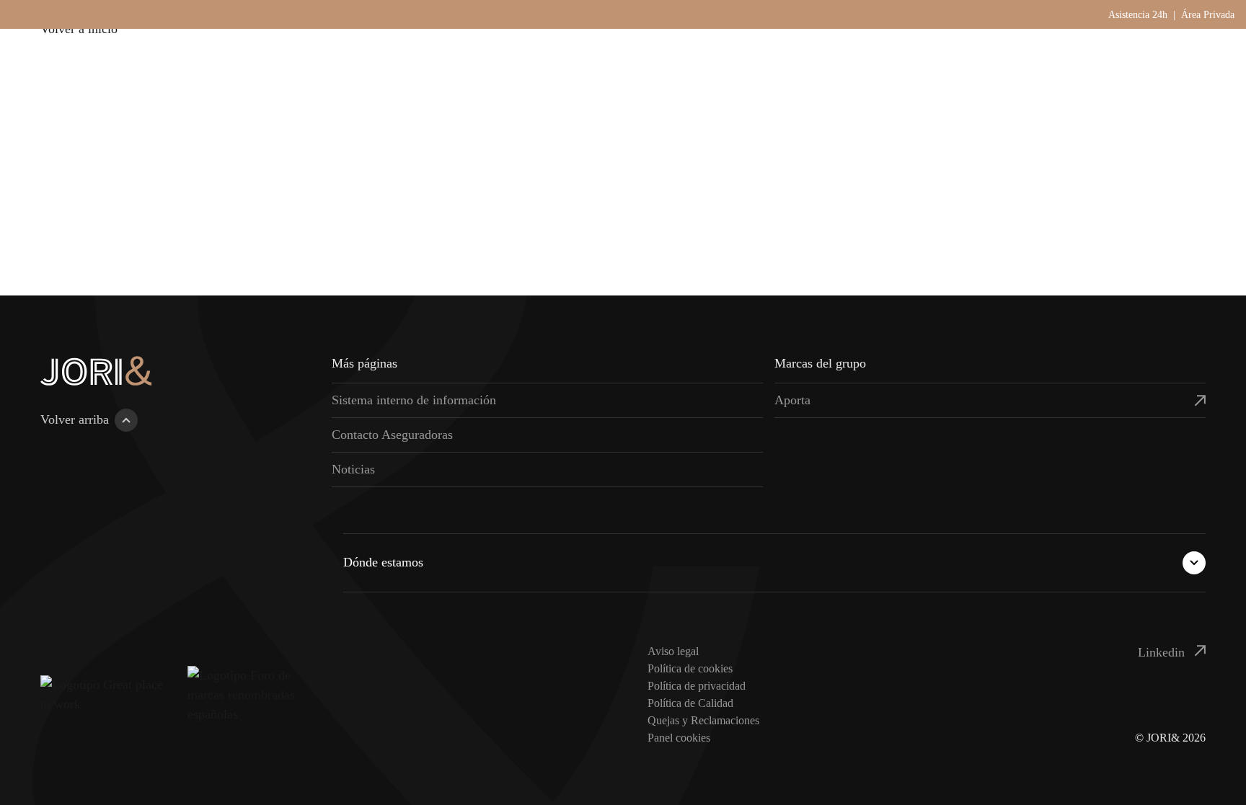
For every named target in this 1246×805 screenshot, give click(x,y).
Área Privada (1207, 14)
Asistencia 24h (1137, 14)
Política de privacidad (697, 686)
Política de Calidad (690, 703)
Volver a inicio (79, 29)
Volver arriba (74, 419)
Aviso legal (673, 651)
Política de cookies (690, 668)
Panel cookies (679, 737)
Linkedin (1163, 652)
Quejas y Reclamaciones (703, 720)
